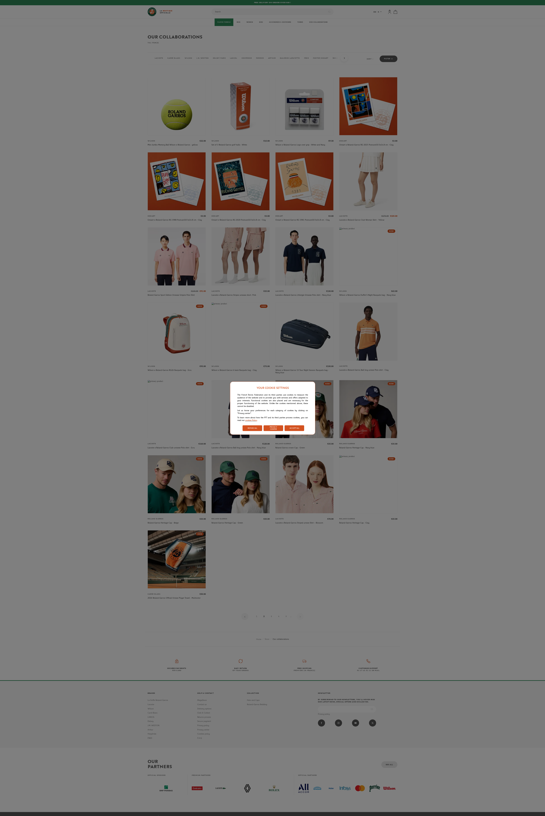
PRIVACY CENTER (273, 428)
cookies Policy (251, 420)
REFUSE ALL (252, 428)
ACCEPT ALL (294, 428)
